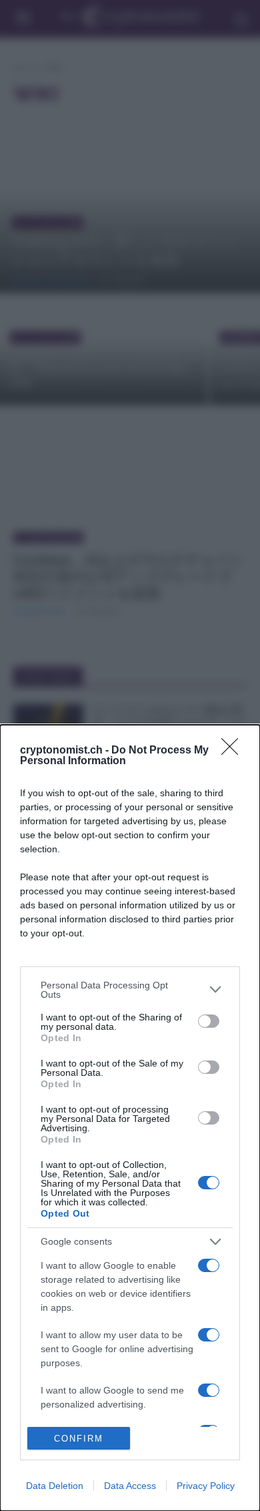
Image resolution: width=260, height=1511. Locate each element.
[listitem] (130, 989)
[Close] (234, 751)
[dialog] (130, 1118)
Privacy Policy (206, 1485)
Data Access (130, 1485)
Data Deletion (54, 1485)
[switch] (208, 1021)
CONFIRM (78, 1439)
